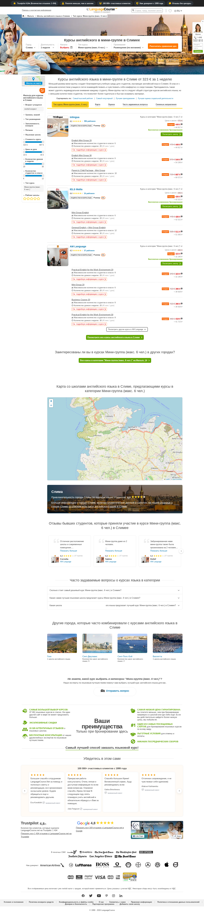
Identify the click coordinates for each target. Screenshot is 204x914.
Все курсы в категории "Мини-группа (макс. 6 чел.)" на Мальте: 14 (113, 360)
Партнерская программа (103, 904)
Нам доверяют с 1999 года (151, 3)
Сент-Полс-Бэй (125, 656)
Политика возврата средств (41, 902)
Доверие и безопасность (76, 904)
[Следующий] (181, 551)
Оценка (111, 104)
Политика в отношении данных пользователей (178, 902)
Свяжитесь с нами (117, 902)
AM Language (65, 562)
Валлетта (157, 656)
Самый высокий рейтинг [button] (83, 98)
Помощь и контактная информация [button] (36, 10)
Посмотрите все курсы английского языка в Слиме (113, 337)
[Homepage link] (23, 16)
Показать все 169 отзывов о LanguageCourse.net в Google (100, 829)
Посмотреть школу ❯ (171, 134)
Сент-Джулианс (89, 656)
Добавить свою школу (130, 904)
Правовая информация (141, 902)
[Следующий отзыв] (179, 790)
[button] (170, 11)
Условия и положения (13, 902)
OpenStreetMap (177, 479)
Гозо (49, 656)
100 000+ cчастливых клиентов (116, 3)
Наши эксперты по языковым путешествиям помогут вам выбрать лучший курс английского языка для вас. (114, 682)
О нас (101, 902)
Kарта (97, 104)
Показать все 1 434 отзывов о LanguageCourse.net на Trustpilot (46, 835)
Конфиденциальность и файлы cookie (76, 902)
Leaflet (167, 479)
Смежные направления (166, 104)
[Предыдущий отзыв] (24, 790)
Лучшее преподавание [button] (125, 98)
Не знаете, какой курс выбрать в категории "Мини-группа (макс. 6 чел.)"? (115, 679)
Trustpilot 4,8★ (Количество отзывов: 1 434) (36, 3)
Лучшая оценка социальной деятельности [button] (155, 98)
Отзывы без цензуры (181, 3)
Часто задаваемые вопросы (135, 104)
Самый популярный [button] (104, 98)
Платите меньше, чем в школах (79, 3)
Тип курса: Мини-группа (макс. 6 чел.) (70, 104)
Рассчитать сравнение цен (163, 46)
